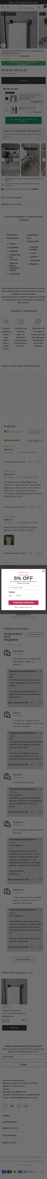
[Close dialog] (43, 571)
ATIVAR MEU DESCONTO (23, 602)
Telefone (12, 592)
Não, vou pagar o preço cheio (23, 607)
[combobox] (12, 596)
